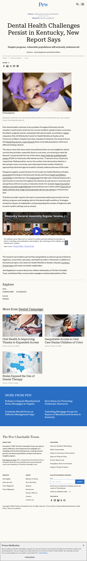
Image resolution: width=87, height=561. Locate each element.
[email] (14, 66)
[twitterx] (11, 66)
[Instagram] (55, 500)
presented (7, 175)
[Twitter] (61, 500)
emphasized (34, 178)
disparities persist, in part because (20, 142)
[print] (17, 66)
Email (51, 478)
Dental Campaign (31, 309)
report (66, 133)
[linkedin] (7, 66)
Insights (6, 475)
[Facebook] (51, 500)
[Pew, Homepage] (43, 4)
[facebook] (4, 66)
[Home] (21, 437)
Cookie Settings (30, 557)
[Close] (83, 545)
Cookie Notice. (43, 553)
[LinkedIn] (58, 500)
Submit (80, 481)
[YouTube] (64, 500)
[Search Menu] (77, 4)
